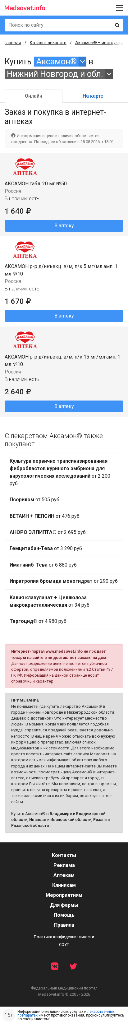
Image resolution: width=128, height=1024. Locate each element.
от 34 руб (49, 601)
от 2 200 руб (60, 472)
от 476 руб (45, 516)
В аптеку (64, 226)
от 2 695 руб (48, 532)
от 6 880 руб (43, 565)
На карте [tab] (93, 96)
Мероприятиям (64, 895)
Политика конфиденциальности (64, 936)
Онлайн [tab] (33, 96)
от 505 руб (34, 500)
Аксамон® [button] (56, 62)
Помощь (64, 915)
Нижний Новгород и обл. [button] (55, 74)
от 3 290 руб (46, 548)
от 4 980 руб (38, 621)
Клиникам (64, 885)
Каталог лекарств (48, 42)
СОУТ (64, 944)
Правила (64, 925)
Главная (13, 42)
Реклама (64, 865)
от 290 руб (64, 581)
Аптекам (64, 875)
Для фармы (64, 905)
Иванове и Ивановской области (60, 819)
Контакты (64, 855)
